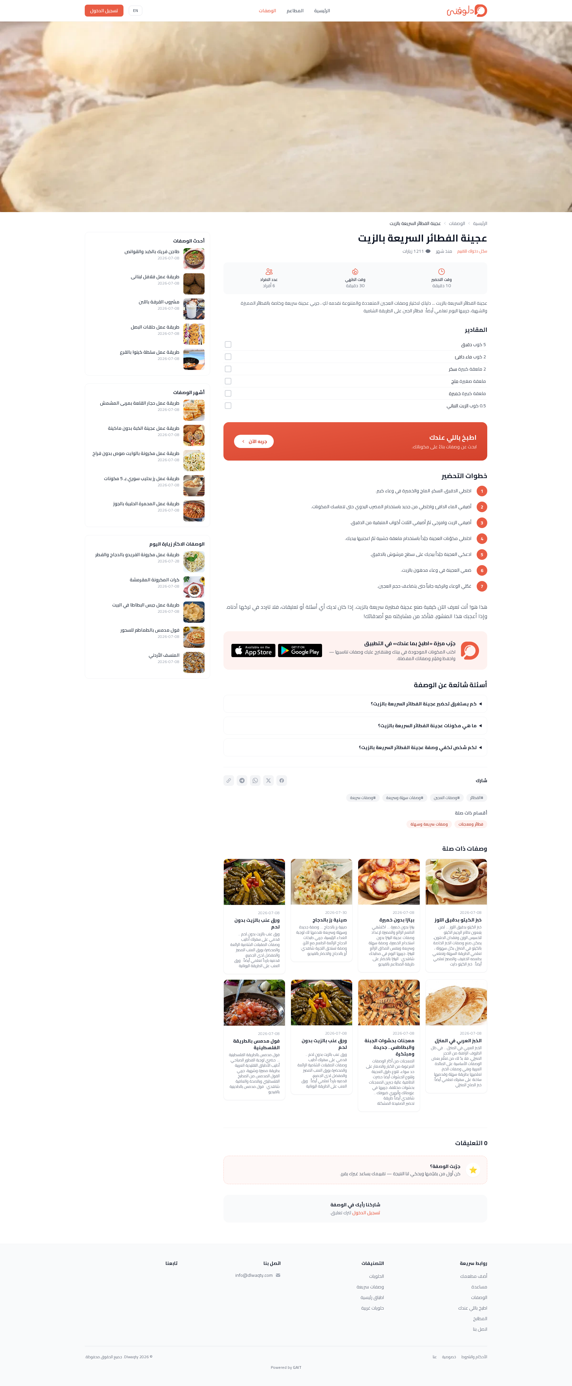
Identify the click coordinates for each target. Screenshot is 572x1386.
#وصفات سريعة (363, 797)
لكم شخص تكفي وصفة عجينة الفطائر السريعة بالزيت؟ (418, 747)
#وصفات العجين (447, 797)
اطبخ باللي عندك (472, 1308)
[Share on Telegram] (242, 780)
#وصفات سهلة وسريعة (404, 797)
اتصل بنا (480, 1329)
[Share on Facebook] (281, 780)
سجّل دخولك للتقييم (472, 251)
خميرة (455, 393)
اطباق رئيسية (372, 1297)
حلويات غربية (372, 1308)
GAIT (297, 1367)
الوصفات (267, 10)
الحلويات (376, 1276)
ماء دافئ (463, 356)
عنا (435, 1357)
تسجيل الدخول (104, 10)
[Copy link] (228, 780)
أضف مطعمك (473, 1276)
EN (135, 10)
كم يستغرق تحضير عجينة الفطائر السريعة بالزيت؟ (424, 703)
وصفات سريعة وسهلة (429, 824)
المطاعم (295, 10)
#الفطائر (476, 797)
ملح (454, 381)
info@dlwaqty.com (254, 1275)
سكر (453, 369)
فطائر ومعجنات (470, 824)
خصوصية (449, 1357)
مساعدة (479, 1286)
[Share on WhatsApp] (255, 780)
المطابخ (480, 1318)
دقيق (466, 344)
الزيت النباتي (457, 405)
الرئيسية (322, 10)
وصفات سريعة (370, 1286)
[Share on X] (268, 780)
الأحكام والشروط (474, 1357)
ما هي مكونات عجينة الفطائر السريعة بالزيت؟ (427, 725)
